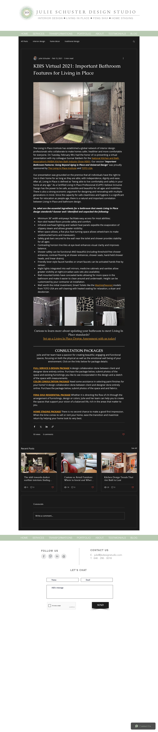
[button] (134, 41)
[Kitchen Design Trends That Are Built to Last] (119, 463)
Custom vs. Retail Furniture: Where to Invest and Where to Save (78, 479)
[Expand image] (47, 311)
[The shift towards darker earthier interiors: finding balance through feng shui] (39, 463)
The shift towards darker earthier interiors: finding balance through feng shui (37, 479)
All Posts (24, 41)
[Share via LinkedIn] (46, 426)
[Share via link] (52, 426)
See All (134, 448)
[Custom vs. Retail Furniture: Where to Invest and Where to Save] (79, 463)
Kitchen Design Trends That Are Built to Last (118, 479)
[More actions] (123, 58)
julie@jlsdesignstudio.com (108, 554)
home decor (55, 41)
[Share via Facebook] (34, 426)
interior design (39, 41)
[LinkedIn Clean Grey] (57, 556)
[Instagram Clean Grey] (63, 556)
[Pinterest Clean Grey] (50, 556)
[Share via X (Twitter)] (40, 426)
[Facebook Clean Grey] (43, 556)
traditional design (72, 41)
